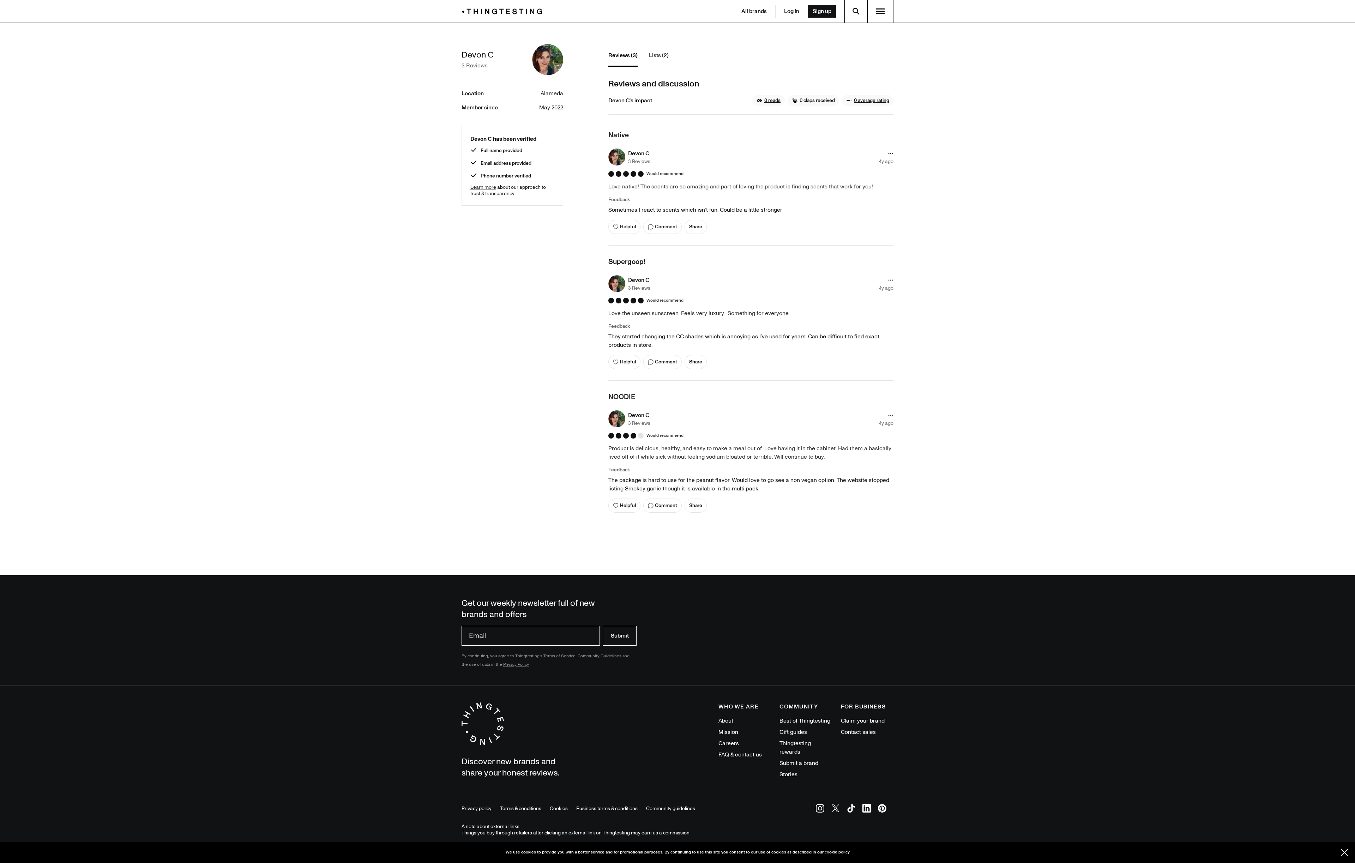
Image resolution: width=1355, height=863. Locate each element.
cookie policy (837, 852)
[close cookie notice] (1344, 852)
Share (695, 226)
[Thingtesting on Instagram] (820, 809)
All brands (754, 11)
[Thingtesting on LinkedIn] (866, 809)
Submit (620, 636)
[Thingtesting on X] (835, 809)
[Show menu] (880, 11)
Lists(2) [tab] (659, 55)
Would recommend (664, 174)
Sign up (822, 11)
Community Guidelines (599, 656)
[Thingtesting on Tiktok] (851, 809)
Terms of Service (559, 656)
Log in (791, 11)
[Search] (856, 11)
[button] (768, 100)
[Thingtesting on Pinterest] (882, 809)
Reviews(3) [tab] (623, 55)
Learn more (483, 187)
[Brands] (504, 11)
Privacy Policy (516, 665)
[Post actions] (890, 153)
